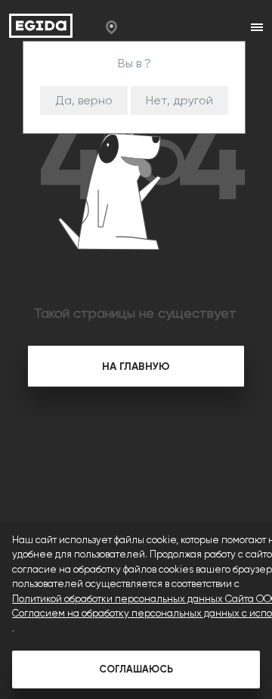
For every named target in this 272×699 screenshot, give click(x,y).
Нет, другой (179, 100)
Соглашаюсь (136, 669)
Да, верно (84, 100)
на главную (136, 366)
